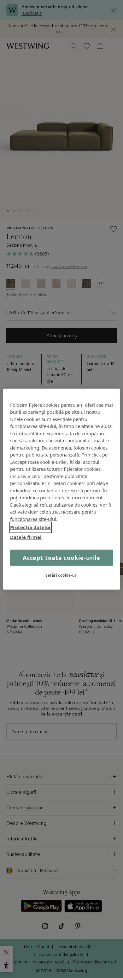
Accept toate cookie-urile (62, 557)
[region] (61, 489)
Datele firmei (26, 537)
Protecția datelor (30, 527)
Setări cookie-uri (61, 575)
